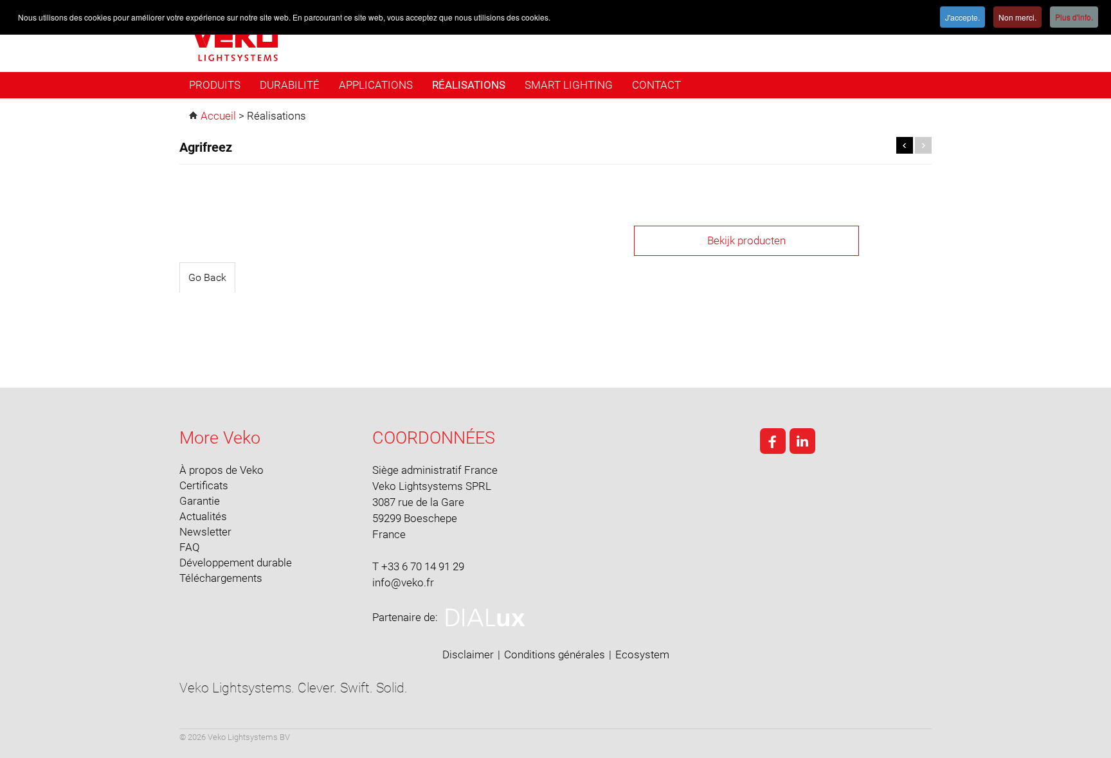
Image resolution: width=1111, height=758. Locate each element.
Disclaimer (468, 654)
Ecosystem (642, 654)
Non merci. (1017, 17)
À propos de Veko (221, 470)
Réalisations (468, 84)
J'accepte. (962, 17)
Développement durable (235, 562)
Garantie (199, 500)
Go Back (207, 277)
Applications (376, 84)
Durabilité (290, 84)
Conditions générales (554, 654)
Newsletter (205, 531)
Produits (214, 84)
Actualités (203, 516)
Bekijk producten (746, 240)
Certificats (203, 485)
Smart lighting (569, 84)
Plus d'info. (1074, 17)
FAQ (189, 547)
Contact (656, 84)
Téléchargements (220, 578)
